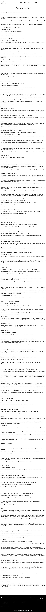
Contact (35, 2)
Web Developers (30, 610)
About (25, 2)
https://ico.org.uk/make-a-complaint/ (28, 567)
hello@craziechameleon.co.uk (5, 606)
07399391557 (5, 605)
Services (29, 2)
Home (21, 2)
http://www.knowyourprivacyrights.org (33, 451)
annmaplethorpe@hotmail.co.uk (28, 190)
